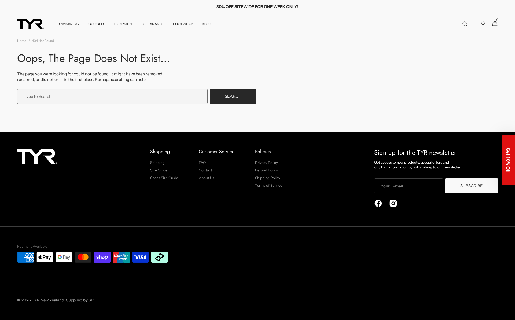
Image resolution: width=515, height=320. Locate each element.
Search (233, 96)
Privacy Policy (266, 162)
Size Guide (158, 170)
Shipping (157, 162)
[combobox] (112, 96)
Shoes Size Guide (164, 178)
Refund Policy (266, 170)
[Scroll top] (508, 313)
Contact (205, 170)
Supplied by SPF (81, 300)
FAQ (202, 162)
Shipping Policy (267, 178)
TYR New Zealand (48, 300)
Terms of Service (268, 185)
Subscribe (471, 185)
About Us (206, 178)
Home (21, 41)
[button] (465, 23)
